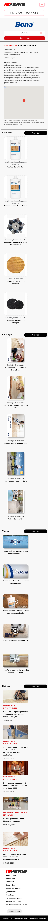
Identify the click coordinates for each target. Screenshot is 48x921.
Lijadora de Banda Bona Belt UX (15, 640)
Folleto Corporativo (16, 519)
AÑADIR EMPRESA (14, 911)
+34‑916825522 (13, 63)
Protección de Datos (14, 898)
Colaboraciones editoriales (16, 905)
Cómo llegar (10, 58)
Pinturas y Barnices (24, 12)
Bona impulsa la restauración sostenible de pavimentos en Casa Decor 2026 (15, 785)
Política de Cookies (13, 902)
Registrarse (10, 878)
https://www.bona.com (14, 65)
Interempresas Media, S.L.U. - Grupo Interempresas (27, 918)
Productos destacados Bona (15, 443)
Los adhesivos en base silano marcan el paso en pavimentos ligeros (14, 856)
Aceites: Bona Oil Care (15, 167)
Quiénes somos (11, 892)
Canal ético (10, 885)
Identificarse (11, 875)
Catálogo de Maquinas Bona (15, 481)
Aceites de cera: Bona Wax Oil (15, 206)
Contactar (24, 38)
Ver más (35, 133)
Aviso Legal (10, 895)
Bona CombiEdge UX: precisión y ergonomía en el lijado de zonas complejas (15, 714)
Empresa (24, 33)
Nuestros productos (13, 888)
